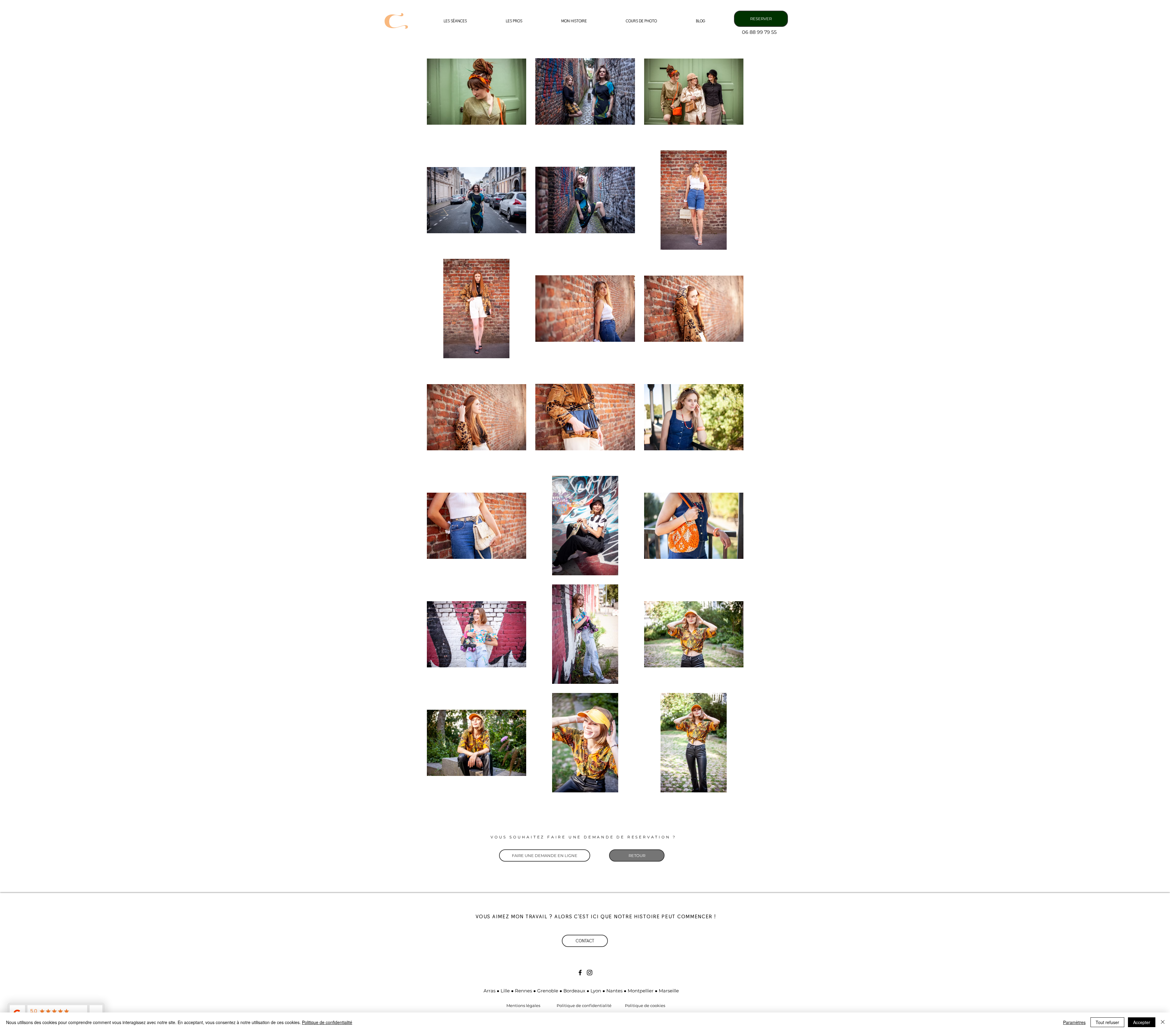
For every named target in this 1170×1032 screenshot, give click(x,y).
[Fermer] (1162, 1022)
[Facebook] (580, 972)
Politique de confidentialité (327, 1022)
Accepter (1141, 1022)
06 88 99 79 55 (759, 32)
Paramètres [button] (1074, 1022)
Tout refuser (1107, 1022)
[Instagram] (589, 972)
